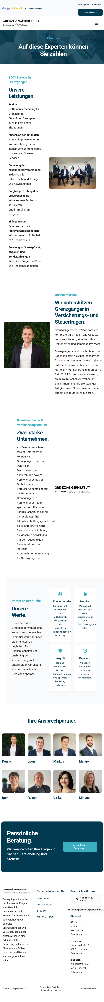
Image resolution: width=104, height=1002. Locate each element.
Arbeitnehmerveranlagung (24, 170)
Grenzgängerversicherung (24, 139)
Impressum (58, 990)
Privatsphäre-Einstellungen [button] (51, 987)
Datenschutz (46, 990)
